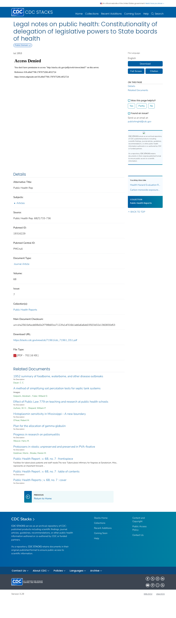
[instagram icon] (157, 578)
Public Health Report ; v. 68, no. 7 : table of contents (46, 471)
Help (146, 13)
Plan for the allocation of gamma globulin (39, 426)
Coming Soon (132, 13)
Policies (58, 570)
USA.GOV (160, 594)
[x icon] (152, 578)
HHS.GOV (148, 594)
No (151, 105)
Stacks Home (101, 517)
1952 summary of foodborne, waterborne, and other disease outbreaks (58, 376)
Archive (94, 570)
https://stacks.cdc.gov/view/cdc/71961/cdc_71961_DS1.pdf (45, 340)
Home (79, 13)
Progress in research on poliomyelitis (36, 434)
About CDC (40, 570)
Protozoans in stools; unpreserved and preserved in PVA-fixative (54, 447)
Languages (76, 570)
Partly (141, 105)
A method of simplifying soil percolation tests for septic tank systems (57, 388)
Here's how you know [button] (154, 3)
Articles (20, 203)
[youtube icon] (147, 585)
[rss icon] (162, 585)
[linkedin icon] (162, 578)
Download (145, 63)
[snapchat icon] (157, 585)
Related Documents (138, 90)
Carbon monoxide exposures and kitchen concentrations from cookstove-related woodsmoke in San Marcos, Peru (145, 189)
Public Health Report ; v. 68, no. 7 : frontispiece (43, 459)
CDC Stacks (21, 519)
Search (159, 13)
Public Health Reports (25, 309)
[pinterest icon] (152, 585)
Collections (92, 13)
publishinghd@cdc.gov (139, 121)
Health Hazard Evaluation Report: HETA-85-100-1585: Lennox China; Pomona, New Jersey (145, 184)
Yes (131, 105)
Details (131, 86)
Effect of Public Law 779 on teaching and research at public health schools (60, 402)
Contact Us (138, 535)
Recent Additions (111, 13)
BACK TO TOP (137, 211)
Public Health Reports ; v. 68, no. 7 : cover (39, 480)
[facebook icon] (147, 578)
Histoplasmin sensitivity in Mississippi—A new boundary (49, 414)
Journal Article (21, 264)
